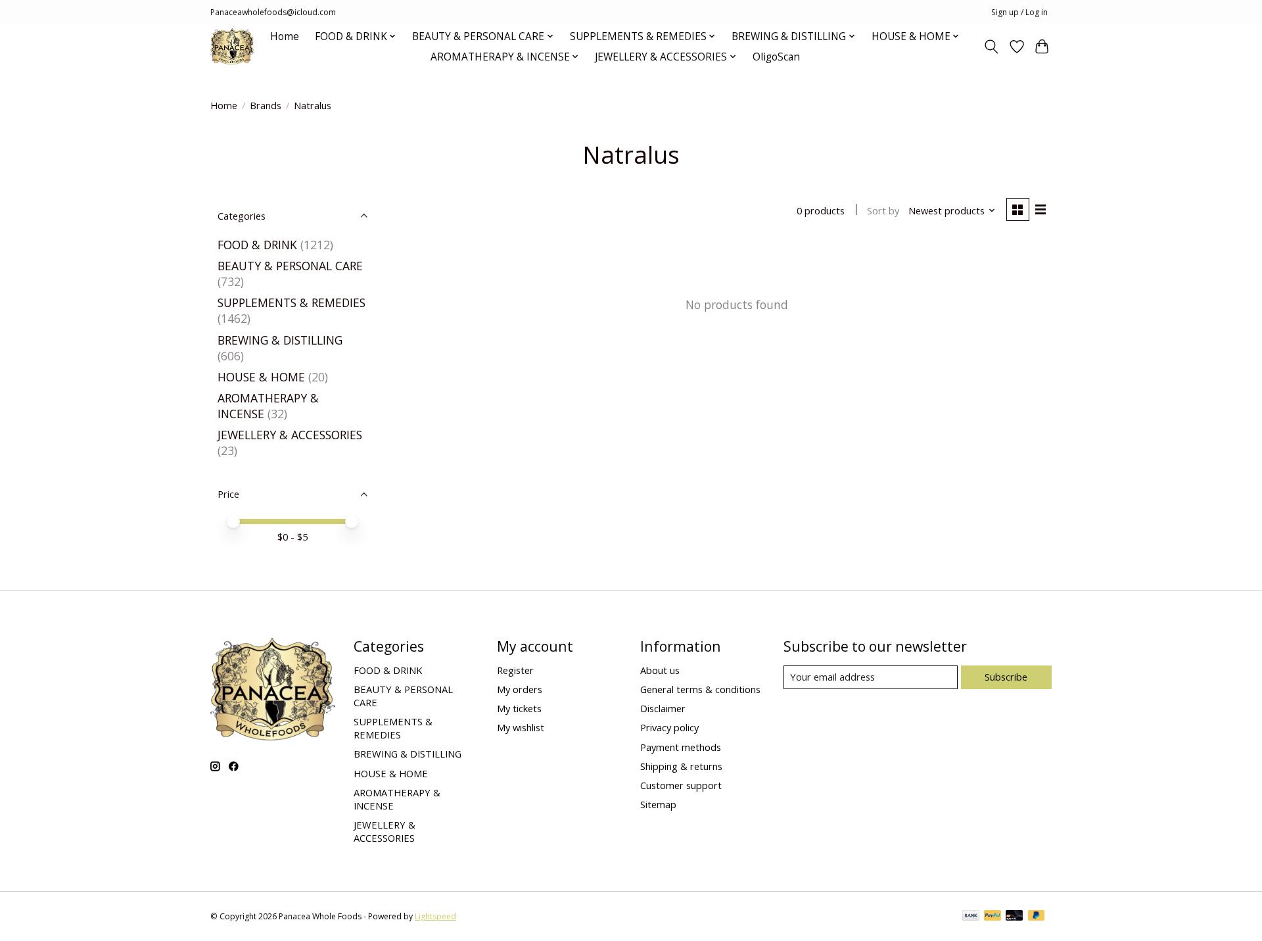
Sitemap (658, 804)
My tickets (519, 708)
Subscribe (1006, 676)
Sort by (883, 210)
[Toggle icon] (991, 47)
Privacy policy (669, 727)
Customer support (681, 785)
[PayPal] (992, 916)
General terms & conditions (700, 689)
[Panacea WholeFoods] (232, 46)
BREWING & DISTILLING (280, 340)
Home (284, 36)
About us (660, 670)
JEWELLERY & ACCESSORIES (290, 435)
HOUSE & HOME (261, 377)
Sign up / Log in (1019, 12)
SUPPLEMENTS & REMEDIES (291, 302)
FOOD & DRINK (257, 245)
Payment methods (680, 747)
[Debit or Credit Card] (1014, 916)
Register (515, 670)
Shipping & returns (681, 766)
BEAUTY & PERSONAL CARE (290, 266)
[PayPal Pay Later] (1036, 916)
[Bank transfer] (970, 916)
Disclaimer (663, 708)
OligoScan (776, 57)
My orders (519, 689)
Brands (265, 105)
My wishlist (520, 727)
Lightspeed (435, 916)
